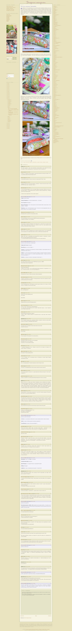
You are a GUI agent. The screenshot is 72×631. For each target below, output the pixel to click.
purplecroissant (23, 376)
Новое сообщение (47, 629)
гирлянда (54, 41)
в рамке (54, 32)
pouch (54, 16)
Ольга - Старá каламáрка (25, 510)
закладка (54, 52)
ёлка (53, 49)
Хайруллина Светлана (24, 212)
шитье (54, 135)
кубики (54, 68)
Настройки (33, 629)
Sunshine (22, 229)
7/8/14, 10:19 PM (27, 549)
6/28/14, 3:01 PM (28, 177)
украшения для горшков (56, 126)
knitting (54, 13)
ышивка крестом (55, 140)
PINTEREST (8, 16)
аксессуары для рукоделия (56, 25)
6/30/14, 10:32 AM (30, 482)
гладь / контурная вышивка (56, 42)
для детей (54, 46)
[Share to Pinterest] (31, 160)
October (9, 102)
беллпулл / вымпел (55, 29)
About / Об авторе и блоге (9, 6)
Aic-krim (22, 355)
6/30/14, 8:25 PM (33, 510)
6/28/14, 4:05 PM (28, 216)
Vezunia (22, 531)
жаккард (54, 51)
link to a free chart (55, 14)
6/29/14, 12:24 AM (28, 390)
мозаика (54, 82)
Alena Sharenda (23, 277)
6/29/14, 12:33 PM (29, 426)
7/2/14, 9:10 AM (27, 527)
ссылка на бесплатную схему (57, 122)
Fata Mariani (23, 539)
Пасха (54, 98)
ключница (54, 63)
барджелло (54, 28)
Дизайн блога (37, 629)
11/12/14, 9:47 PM (33, 572)
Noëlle (22, 329)
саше (54, 119)
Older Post (49, 615)
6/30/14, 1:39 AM (29, 471)
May (8, 116)
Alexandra (22, 514)
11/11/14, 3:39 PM (28, 566)
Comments (8, 76)
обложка (54, 89)
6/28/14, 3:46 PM (29, 187)
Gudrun (22, 292)
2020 (8, 91)
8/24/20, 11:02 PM (28, 576)
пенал (54, 101)
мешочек (54, 81)
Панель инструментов (29, 629)
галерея (54, 40)
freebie (54, 11)
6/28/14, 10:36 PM (28, 355)
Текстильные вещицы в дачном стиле (58, 125)
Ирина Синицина (23, 482)
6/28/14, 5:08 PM (28, 229)
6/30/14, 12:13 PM (31, 489)
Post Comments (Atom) (28, 617)
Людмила (22, 172)
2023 (8, 87)
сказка (54, 121)
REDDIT (7, 21)
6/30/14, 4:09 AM (32, 476)
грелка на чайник (55, 43)
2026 (8, 83)
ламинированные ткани (56, 69)
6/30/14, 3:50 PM (37, 493)
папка (54, 97)
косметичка (54, 66)
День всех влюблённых (56, 45)
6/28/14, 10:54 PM (28, 370)
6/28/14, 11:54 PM (27, 380)
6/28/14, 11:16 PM (30, 376)
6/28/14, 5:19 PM (33, 241)
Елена (22, 549)
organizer (54, 15)
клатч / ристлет (55, 62)
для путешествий (55, 48)
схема (54, 124)
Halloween (54, 12)
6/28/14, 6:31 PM (28, 292)
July (8, 106)
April (9, 117)
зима (54, 53)
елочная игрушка (55, 50)
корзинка (54, 65)
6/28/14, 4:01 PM (32, 212)
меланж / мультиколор (56, 80)
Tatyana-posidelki (23, 196)
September (9, 103)
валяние (54, 33)
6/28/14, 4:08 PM (28, 222)
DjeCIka (22, 556)
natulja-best (22, 449)
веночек (54, 34)
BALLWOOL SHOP (8, 15)
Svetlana (22, 311)
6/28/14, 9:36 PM (30, 351)
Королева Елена (23, 520)
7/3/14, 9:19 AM (29, 539)
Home (36, 615)
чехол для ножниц (55, 133)
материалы (54, 77)
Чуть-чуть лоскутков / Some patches (12, 108)
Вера (22, 361)
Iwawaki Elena (23, 396)
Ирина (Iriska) (23, 351)
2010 (8, 126)
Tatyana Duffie (23, 272)
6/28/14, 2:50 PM (27, 166)
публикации (54, 106)
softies (54, 21)
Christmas (54, 6)
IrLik (22, 527)
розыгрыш (54, 114)
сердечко (54, 120)
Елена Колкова (23, 408)
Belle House (23, 334)
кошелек (54, 67)
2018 (8, 93)
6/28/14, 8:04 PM (29, 318)
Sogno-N (22, 260)
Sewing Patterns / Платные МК (10, 9)
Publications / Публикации (9, 8)
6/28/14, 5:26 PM (32, 265)
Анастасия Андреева (24, 476)
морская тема (55, 84)
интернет (54, 58)
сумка (54, 123)
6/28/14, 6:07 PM (30, 277)
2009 (8, 128)
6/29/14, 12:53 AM (30, 396)
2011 (8, 125)
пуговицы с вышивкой (56, 107)
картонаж (54, 59)
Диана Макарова (23, 436)
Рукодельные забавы (55, 115)
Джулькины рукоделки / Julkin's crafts (27, 493)
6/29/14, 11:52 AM (33, 415)
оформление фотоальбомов (56, 95)
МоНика (22, 444)
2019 (8, 92)
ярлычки (54, 142)
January (9, 121)
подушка (54, 102)
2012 (8, 124)
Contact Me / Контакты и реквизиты (10, 7)
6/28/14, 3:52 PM (33, 196)
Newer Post (22, 615)
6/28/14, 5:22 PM (28, 260)
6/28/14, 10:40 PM (27, 361)
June (8, 107)
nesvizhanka (23, 426)
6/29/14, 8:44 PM (33, 457)
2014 (8, 98)
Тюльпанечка (23, 338)
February (9, 120)
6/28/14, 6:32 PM (28, 300)
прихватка (54, 105)
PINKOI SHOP (8, 14)
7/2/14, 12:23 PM (28, 531)
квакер (54, 61)
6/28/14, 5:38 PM (30, 272)
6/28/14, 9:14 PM (27, 345)
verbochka (22, 282)
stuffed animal (55, 22)
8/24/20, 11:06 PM (33, 583)
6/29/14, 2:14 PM (28, 444)
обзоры (54, 88)
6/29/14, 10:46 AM (30, 408)
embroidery (54, 9)
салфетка (54, 118)
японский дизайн (55, 141)
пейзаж (54, 100)
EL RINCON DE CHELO (25, 431)
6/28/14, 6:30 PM (28, 288)
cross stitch (54, 7)
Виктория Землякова (24, 265)
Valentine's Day (55, 24)
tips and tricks (55, 23)
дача (54, 44)
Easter (54, 8)
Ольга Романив (23, 305)
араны (54, 27)
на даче (54, 86)
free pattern (54, 10)
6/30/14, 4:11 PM (33, 501)
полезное (54, 104)
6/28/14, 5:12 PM (28, 234)
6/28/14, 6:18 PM (28, 282)
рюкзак (54, 116)
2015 (8, 97)
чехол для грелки (55, 132)
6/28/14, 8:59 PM (29, 334)
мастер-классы (55, 76)
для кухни (54, 47)
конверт (54, 64)
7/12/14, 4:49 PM (28, 556)
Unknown (22, 177)
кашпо (54, 60)
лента (54, 70)
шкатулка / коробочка (56, 136)
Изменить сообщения (42, 629)
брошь (54, 31)
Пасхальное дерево (55, 99)
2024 (8, 86)
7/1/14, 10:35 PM (30, 520)
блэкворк (54, 30)
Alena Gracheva (23, 324)
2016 (8, 96)
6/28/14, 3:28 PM (28, 182)
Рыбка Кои (22, 187)
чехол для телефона (55, 134)
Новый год (54, 87)
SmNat (22, 345)
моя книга (54, 85)
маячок (54, 79)
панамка (54, 96)
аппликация (54, 26)
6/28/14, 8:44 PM (30, 324)
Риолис (54, 113)
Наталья (22, 370)
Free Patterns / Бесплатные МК (10, 10)
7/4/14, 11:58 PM (33, 545)
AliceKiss (22, 234)
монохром (54, 83)
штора (54, 137)
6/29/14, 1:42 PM (31, 436)
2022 (8, 88)
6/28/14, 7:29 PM (30, 305)
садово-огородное (55, 117)
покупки (54, 103)
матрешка (54, 78)
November (9, 101)
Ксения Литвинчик (24, 489)
